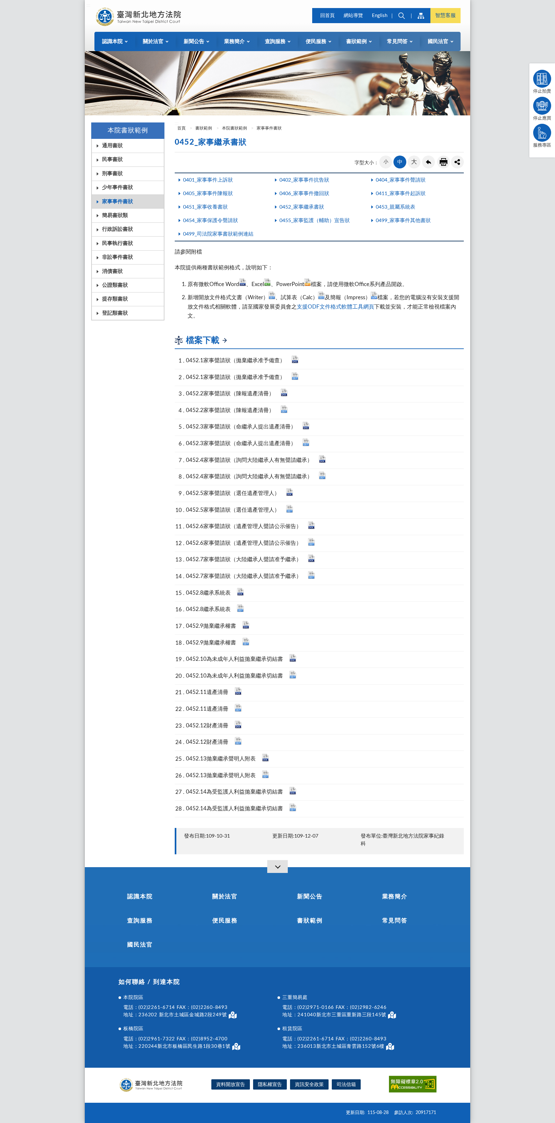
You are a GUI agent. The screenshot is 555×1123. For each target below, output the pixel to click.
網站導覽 (353, 15)
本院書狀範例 (234, 128)
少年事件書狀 (117, 187)
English (379, 15)
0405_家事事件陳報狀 (208, 193)
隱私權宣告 (270, 1084)
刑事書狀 (112, 173)
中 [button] (399, 162)
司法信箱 (346, 1084)
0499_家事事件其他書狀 (403, 220)
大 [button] (414, 162)
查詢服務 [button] (275, 41)
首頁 (181, 128)
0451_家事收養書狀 (205, 207)
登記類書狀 (115, 313)
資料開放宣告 (230, 1084)
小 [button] (385, 161)
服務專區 (542, 145)
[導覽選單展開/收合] (277, 866)
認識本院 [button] (112, 41)
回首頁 (327, 15)
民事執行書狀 (117, 243)
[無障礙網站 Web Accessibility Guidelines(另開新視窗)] (412, 1085)
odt (295, 376)
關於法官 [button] (153, 41)
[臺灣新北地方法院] (138, 16)
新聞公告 (309, 897)
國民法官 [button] (438, 41)
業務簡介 (395, 897)
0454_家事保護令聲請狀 (210, 220)
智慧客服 (445, 15)
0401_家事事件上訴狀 (208, 180)
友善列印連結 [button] (443, 162)
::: (88, 5)
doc (295, 359)
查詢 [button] (401, 15)
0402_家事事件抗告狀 (304, 180)
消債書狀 (112, 271)
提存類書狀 (115, 298)
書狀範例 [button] (356, 41)
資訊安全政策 (309, 1084)
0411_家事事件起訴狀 (401, 193)
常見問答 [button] (397, 41)
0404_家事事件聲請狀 (401, 180)
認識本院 (140, 897)
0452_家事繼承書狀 (301, 207)
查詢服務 (140, 921)
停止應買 (542, 118)
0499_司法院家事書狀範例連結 (218, 234)
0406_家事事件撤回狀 (304, 193)
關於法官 (225, 897)
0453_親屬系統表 (395, 207)
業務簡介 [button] (234, 41)
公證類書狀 (115, 285)
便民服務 (225, 921)
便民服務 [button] (316, 41)
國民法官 (140, 945)
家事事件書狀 (117, 201)
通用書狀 (112, 145)
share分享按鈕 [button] (457, 162)
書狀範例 (203, 128)
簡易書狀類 (115, 215)
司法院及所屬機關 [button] (420, 15)
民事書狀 (112, 159)
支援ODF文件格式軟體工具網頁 (335, 307)
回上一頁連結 (428, 162)
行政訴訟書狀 (117, 229)
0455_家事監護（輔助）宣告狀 (314, 220)
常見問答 (395, 921)
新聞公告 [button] (194, 41)
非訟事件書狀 (117, 257)
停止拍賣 (542, 91)
